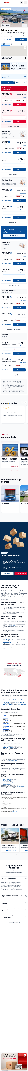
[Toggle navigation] (2, 2)
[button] (11, 94)
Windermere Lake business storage (10, 758)
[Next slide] (25, 67)
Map (6, 44)
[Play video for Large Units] (24, 247)
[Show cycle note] (25, 76)
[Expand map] (25, 47)
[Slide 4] (17, 70)
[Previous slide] (2, 67)
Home (2, 6)
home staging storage (12, 760)
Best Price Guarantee (6, 104)
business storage (11, 625)
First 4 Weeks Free (7, 779)
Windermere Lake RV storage (19, 700)
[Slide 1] (13, 70)
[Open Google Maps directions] (25, 58)
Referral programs (6, 784)
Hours (23, 44)
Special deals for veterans (8, 780)
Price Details (23, 97)
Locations (7, 6)
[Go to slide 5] (16, 470)
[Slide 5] (18, 70)
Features (15, 44)
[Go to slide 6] (17, 470)
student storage (4, 770)
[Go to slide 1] (11, 470)
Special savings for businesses (9, 783)
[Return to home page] (6, 2)
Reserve (19, 105)
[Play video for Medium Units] (24, 184)
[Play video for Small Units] (24, 136)
